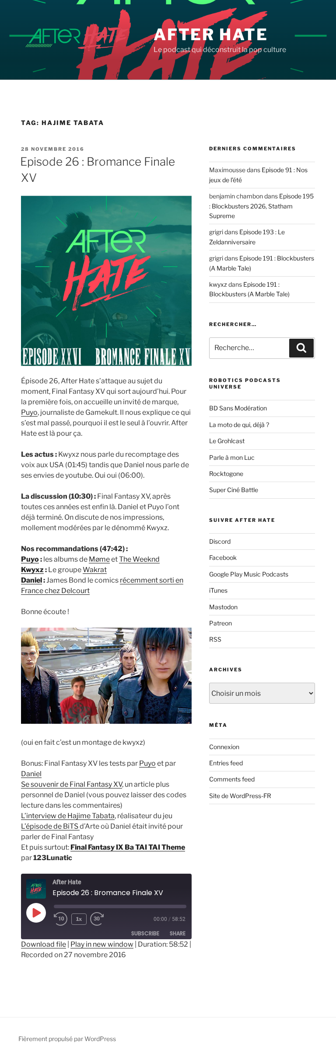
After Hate (211, 34)
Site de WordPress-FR (240, 795)
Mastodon (223, 607)
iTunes (218, 590)
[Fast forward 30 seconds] (104, 919)
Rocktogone (226, 473)
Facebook (223, 557)
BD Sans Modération (238, 408)
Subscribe (145, 933)
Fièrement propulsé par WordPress (67, 1038)
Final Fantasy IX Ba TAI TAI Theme (127, 847)
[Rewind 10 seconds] (61, 919)
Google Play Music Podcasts (248, 574)
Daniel (31, 580)
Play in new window (101, 944)
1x (79, 919)
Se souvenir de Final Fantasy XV (71, 784)
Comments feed (232, 779)
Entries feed (226, 763)
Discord (220, 541)
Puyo (29, 412)
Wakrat (95, 570)
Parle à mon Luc (232, 457)
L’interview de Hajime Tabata (68, 816)
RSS (215, 639)
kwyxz (218, 284)
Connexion (224, 746)
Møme (99, 559)
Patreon (220, 623)
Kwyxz (32, 570)
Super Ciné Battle (233, 489)
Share (178, 933)
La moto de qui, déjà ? (239, 424)
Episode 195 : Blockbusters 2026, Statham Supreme (261, 205)
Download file (43, 944)
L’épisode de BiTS (50, 826)
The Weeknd (139, 559)
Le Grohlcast (227, 440)
